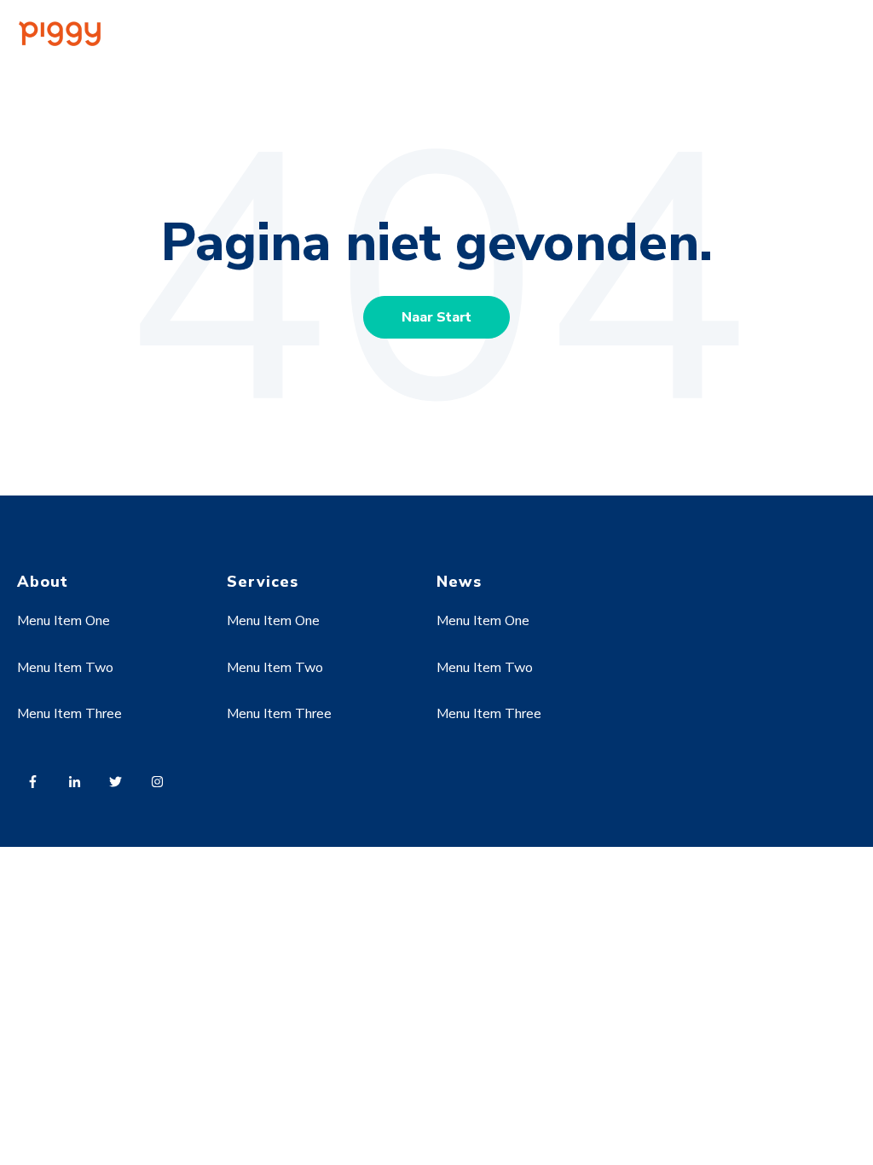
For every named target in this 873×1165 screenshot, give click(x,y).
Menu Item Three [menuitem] (69, 713)
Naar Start (436, 317)
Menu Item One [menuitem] (63, 620)
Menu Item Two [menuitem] (65, 667)
